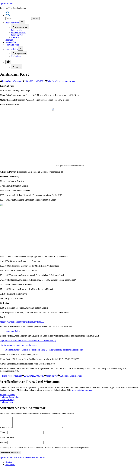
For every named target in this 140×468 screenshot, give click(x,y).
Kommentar (6, 427)
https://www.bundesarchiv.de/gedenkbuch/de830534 (22, 322)
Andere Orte (10, 42)
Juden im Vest (17, 35)
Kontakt (8, 462)
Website (3, 442)
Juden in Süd (16, 30)
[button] (8, 15)
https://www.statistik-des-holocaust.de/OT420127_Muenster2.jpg (28, 340)
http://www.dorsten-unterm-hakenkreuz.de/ (18, 345)
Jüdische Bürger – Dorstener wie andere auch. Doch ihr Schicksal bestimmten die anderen (44, 350)
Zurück (18, 67)
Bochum (9, 40)
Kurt (79, 376)
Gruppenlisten (11, 49)
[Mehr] (8, 62)
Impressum (10, 464)
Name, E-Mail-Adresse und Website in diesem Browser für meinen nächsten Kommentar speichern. (46, 447)
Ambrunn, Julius (12, 331)
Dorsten (73, 376)
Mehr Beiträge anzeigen (82, 390)
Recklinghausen (12, 23)
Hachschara (16, 56)
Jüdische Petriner (18, 32)
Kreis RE (15, 37)
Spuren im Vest (6, 3)
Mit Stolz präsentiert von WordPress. (30, 457)
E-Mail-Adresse (7, 437)
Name (3, 432)
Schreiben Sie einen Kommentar (61, 81)
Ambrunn (64, 376)
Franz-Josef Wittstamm (12, 81)
